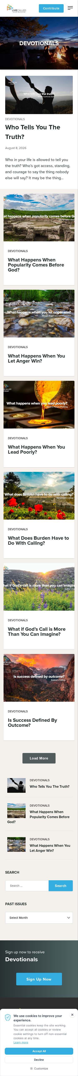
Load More (39, 758)
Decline (39, 1059)
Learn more (21, 1042)
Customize (41, 1068)
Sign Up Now (39, 979)
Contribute (51, 8)
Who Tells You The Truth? (32, 132)
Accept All (39, 1051)
